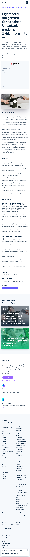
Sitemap (4, 534)
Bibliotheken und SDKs (21, 505)
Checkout (4, 439)
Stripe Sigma (5, 472)
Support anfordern (6, 543)
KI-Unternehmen (20, 455)
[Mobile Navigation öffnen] (27, 2)
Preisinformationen (7, 430)
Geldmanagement (20, 449)
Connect (4, 443)
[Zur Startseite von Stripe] (3, 420)
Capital (4, 437)
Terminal (4, 476)
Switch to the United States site (10, 553)
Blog (3, 519)
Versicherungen (20, 466)
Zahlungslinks (5, 463)
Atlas (3, 431)
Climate (4, 441)
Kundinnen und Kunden (9, 7)
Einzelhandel (19, 479)
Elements (4, 449)
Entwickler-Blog (20, 509)
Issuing (4, 457)
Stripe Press (19, 521)
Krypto (4, 445)
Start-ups (18, 430)
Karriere (18, 517)
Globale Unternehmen (21, 443)
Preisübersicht (6, 395)
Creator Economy (20, 457)
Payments (4, 465)
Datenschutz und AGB (7, 524)
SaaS (17, 453)
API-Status (18, 501)
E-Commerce (19, 437)
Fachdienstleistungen (21, 475)
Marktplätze (19, 447)
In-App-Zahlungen (20, 445)
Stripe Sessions (6, 522)
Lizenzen (4, 532)
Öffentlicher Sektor (21, 477)
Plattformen (19, 451)
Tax (3, 474)
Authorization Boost (7, 433)
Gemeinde (4, 521)
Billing (3, 435)
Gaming (18, 461)
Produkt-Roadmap (20, 515)
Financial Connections (7, 451)
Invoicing (4, 455)
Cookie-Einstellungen (7, 536)
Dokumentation (20, 498)
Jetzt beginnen (7, 377)
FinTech (18, 459)
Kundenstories (5, 517)
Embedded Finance (20, 439)
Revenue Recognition (7, 470)
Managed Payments (7, 461)
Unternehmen (19, 428)
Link (3, 459)
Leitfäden (4, 515)
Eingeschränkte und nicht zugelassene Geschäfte (7, 528)
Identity (4, 453)
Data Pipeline (5, 447)
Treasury (4, 478)
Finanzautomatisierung (21, 441)
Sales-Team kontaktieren (9, 288)
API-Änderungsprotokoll (22, 503)
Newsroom (18, 519)
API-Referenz (19, 499)
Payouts (4, 466)
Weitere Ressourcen (7, 537)
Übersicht (20, 7)
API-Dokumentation (7, 407)
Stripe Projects (19, 507)
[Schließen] (27, 550)
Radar (3, 468)
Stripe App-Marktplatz (21, 486)
